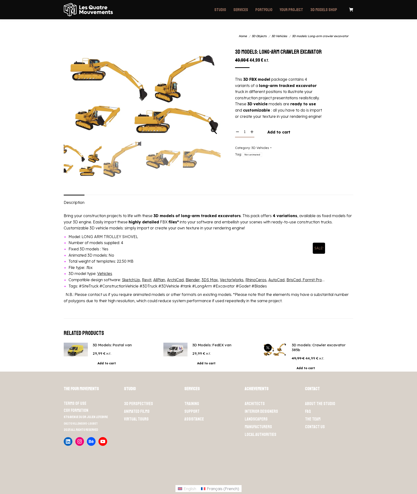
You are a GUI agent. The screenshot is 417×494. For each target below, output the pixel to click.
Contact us (315, 426)
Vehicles (104, 273)
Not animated (252, 154)
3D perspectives (138, 403)
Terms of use (75, 403)
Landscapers (256, 419)
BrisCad (293, 279)
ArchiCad (175, 279)
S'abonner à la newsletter (333, 474)
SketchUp (131, 279)
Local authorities (260, 434)
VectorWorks (231, 279)
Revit (146, 279)
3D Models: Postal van (112, 345)
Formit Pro (312, 279)
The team (312, 419)
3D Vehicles (260, 148)
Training (191, 403)
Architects (255, 403)
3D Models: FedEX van (211, 345)
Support (192, 411)
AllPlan (159, 279)
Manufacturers (258, 426)
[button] (212, 99)
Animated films (137, 411)
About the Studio (320, 403)
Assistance (194, 419)
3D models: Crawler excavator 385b (319, 347)
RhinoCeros (255, 279)
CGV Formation (76, 410)
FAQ (308, 411)
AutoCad (276, 279)
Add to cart (278, 132)
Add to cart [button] (106, 363)
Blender (193, 279)
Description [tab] (74, 202)
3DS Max (210, 279)
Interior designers (261, 411)
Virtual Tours (136, 419)
